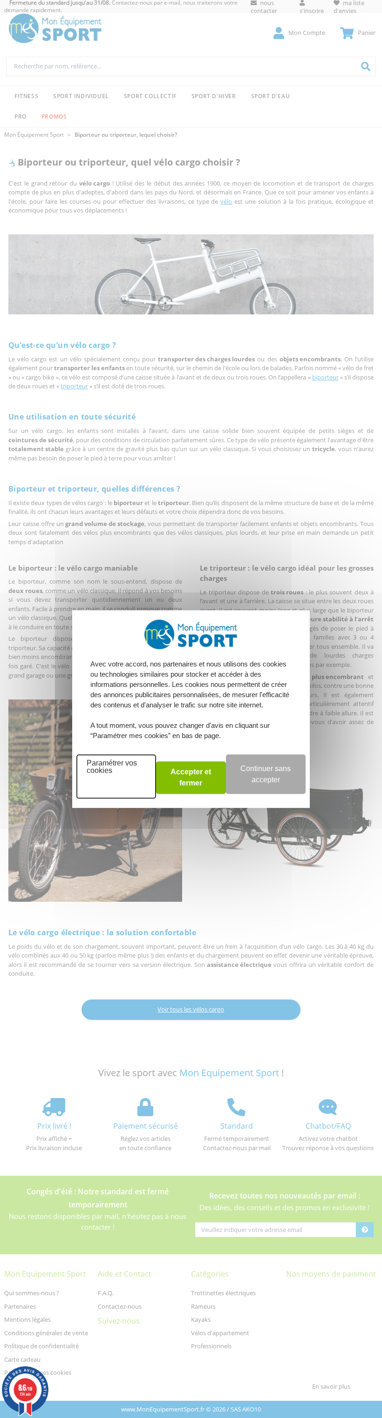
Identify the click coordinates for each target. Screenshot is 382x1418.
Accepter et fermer (191, 777)
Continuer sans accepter (265, 774)
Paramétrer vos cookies (112, 766)
